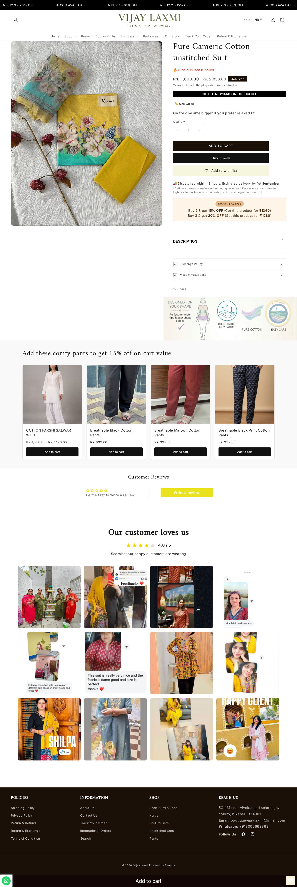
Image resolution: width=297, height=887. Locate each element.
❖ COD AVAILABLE (55, 5)
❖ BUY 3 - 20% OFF (213, 5)
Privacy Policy (22, 815)
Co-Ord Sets (159, 823)
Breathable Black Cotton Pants (111, 432)
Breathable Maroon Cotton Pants (177, 432)
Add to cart (52, 452)
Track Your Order (93, 823)
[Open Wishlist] (290, 880)
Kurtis (153, 815)
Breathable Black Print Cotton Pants (244, 432)
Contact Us (88, 815)
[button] (15, 20)
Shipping (201, 85)
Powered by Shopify (162, 865)
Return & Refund (23, 823)
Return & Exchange (25, 830)
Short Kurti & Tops (163, 808)
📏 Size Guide (184, 103)
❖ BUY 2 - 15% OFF (159, 5)
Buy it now (221, 158)
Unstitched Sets (161, 830)
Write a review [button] (186, 492)
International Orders (95, 830)
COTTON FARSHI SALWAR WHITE (48, 432)
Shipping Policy (23, 808)
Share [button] (181, 289)
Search (85, 838)
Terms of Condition (25, 838)
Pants (153, 838)
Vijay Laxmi (140, 865)
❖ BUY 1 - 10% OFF (107, 5)
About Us (87, 808)
